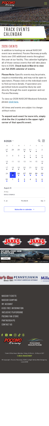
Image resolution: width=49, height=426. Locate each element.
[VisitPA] (25, 278)
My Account (7, 304)
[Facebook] (2, 335)
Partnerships (8, 321)
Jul (7, 201)
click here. (14, 102)
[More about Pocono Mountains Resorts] (35, 342)
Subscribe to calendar (23, 209)
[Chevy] (24, 256)
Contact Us (7, 325)
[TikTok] (19, 335)
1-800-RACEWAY (24, 356)
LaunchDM (24, 362)
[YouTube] (10, 335)
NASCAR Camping (9, 300)
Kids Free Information (13, 308)
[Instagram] (15, 335)
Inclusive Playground (12, 312)
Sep (42, 201)
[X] (6, 335)
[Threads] (23, 335)
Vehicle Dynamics (9, 195)
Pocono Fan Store (10, 316)
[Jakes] (24, 241)
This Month (24, 201)
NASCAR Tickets (9, 296)
